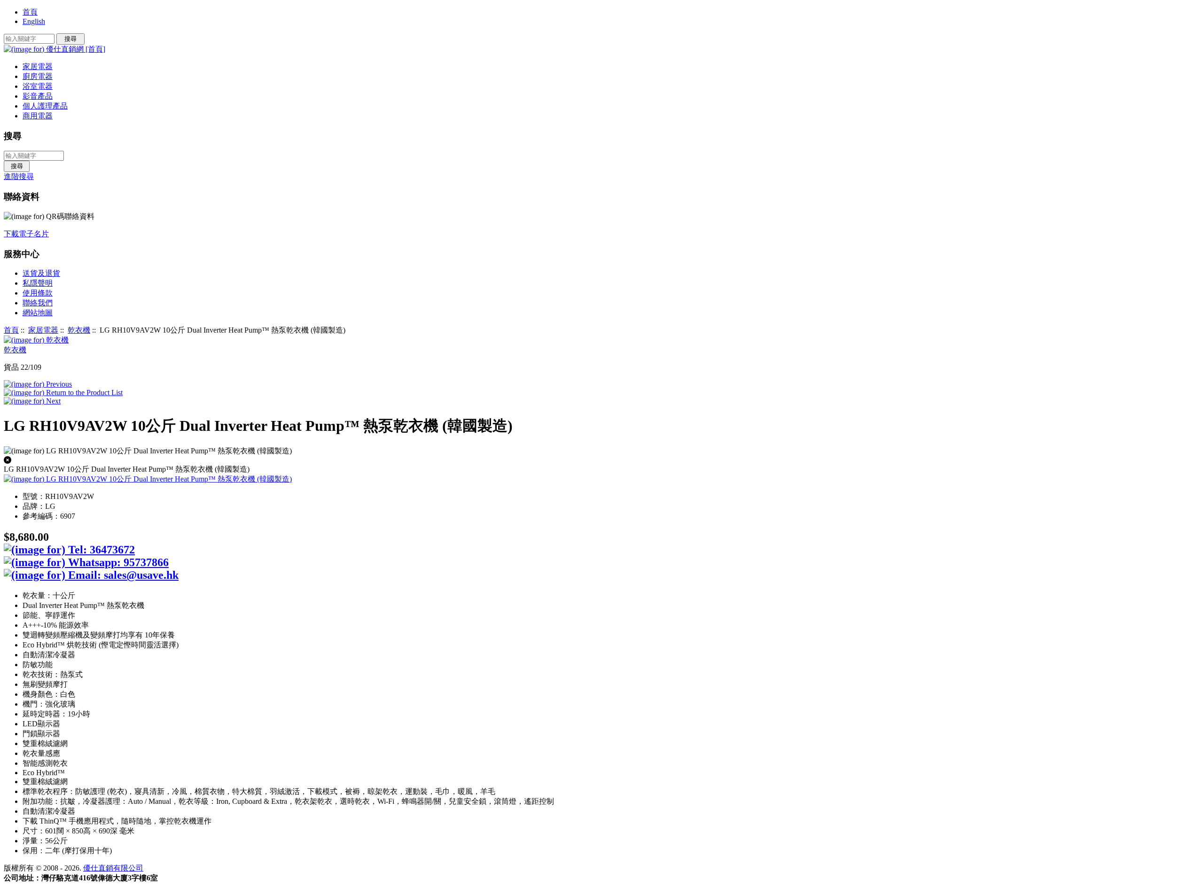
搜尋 (13, 136)
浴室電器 (38, 86)
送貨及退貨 (41, 273)
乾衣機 (79, 330)
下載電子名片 (26, 234)
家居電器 (43, 330)
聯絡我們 (38, 303)
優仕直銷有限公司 (113, 868)
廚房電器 (38, 76)
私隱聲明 (38, 283)
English (34, 21)
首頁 (30, 12)
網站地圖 (38, 313)
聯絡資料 (21, 197)
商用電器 (38, 116)
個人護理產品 (45, 106)
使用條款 (38, 293)
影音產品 (38, 96)
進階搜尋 (19, 176)
